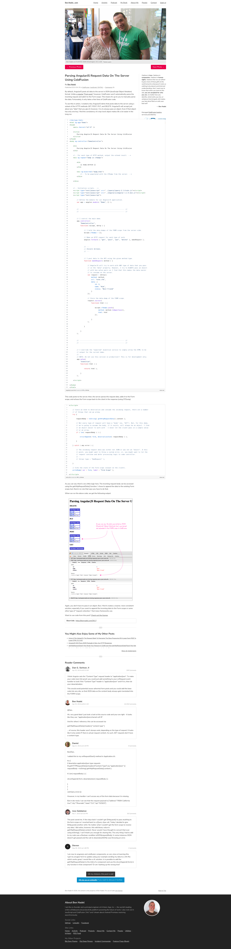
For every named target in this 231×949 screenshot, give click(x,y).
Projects (91, 931)
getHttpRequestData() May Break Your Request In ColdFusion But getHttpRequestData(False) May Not (102, 646)
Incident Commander (103, 941)
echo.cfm (68, 477)
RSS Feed (77, 933)
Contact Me (111, 931)
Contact (154, 3)
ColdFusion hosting (155, 112)
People (144, 3)
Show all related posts (129, 651)
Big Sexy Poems (71, 941)
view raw (162, 390)
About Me (134, 3)
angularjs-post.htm (71, 390)
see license (118, 891)
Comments (108, 87)
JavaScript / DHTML (96, 87)
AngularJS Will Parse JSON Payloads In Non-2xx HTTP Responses (90, 643)
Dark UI (163, 3)
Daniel (75, 743)
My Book (123, 3)
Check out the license (99, 615)
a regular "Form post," (84, 94)
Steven (75, 845)
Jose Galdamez (79, 811)
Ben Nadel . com (71, 3)
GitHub (87, 390)
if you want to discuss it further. (101, 880)
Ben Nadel (71, 84)
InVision (68, 933)
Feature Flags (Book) (121, 941)
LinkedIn (76, 923)
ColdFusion (86, 87)
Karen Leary (107, 62)
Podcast (114, 3)
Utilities (128, 931)
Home (95, 3)
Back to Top (162, 891)
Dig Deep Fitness (86, 941)
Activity (104, 3)
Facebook (85, 923)
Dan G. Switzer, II (80, 667)
